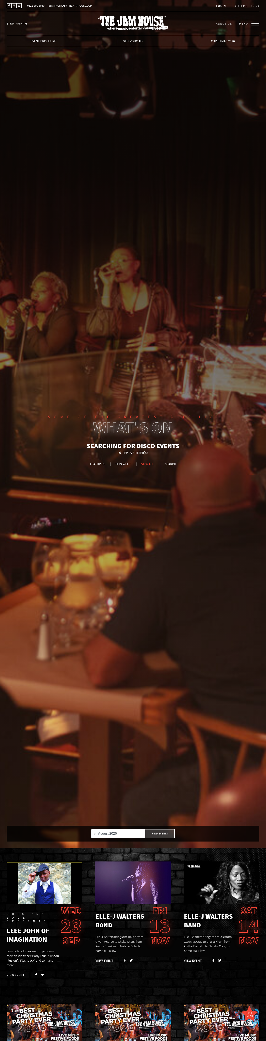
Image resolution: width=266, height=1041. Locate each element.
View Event (16, 975)
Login (221, 6)
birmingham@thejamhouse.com (70, 5)
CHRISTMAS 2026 (223, 41)
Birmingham (17, 23)
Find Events (160, 833)
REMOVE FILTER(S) (134, 453)
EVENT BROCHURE (43, 41)
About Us (224, 23)
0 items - (247, 6)
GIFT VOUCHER (133, 41)
